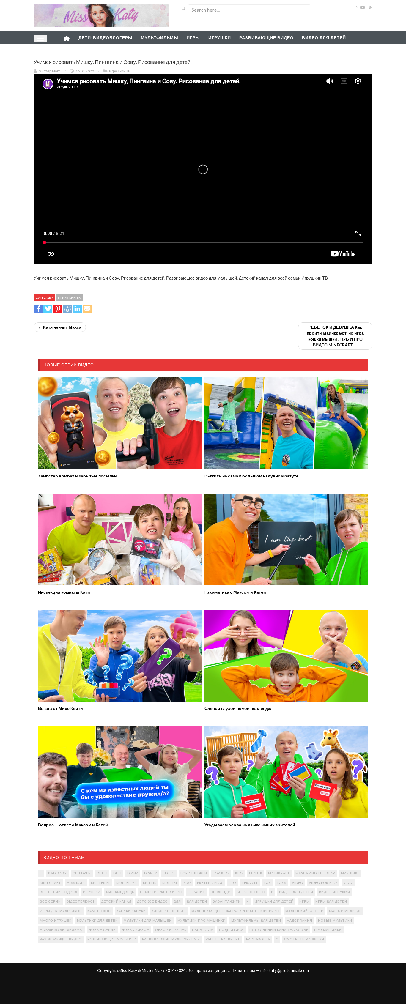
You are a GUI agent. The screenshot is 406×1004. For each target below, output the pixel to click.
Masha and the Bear (315, 873)
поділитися (231, 930)
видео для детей (296, 892)
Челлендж (221, 892)
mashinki (350, 873)
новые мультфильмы (61, 930)
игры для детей (331, 901)
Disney (150, 873)
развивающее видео (61, 939)
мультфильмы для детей (256, 920)
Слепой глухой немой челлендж (237, 708)
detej (102, 873)
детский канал (116, 901)
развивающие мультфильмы (171, 939)
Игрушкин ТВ (119, 71)
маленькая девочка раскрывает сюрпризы (235, 911)
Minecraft (50, 883)
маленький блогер (304, 911)
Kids (239, 873)
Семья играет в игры (161, 892)
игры (304, 901)
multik (150, 883)
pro (232, 883)
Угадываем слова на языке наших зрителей (249, 824)
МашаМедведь (120, 892)
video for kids (323, 883)
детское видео (152, 901)
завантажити (227, 901)
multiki (169, 883)
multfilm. (101, 883)
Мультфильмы (159, 37)
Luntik (255, 873)
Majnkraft (279, 873)
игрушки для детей (274, 901)
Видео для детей (324, 37)
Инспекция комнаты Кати (64, 592)
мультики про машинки (201, 920)
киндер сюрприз (169, 911)
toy (267, 883)
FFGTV (169, 873)
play (187, 883)
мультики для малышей (148, 920)
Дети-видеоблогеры (105, 37)
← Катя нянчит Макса (59, 327)
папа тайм (202, 930)
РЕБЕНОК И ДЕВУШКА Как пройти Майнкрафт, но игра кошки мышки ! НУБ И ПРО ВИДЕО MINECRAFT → (335, 335)
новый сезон (136, 930)
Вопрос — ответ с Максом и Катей (73, 824)
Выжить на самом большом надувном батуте (251, 475)
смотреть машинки (304, 939)
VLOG (348, 883)
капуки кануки (131, 911)
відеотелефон (81, 901)
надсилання (299, 920)
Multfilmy (126, 883)
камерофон (99, 911)
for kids (221, 873)
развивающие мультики (111, 939)
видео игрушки (334, 892)
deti (117, 873)
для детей (197, 901)
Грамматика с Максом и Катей (235, 592)
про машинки (328, 930)
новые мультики (335, 920)
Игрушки (219, 37)
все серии (50, 901)
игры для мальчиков (61, 911)
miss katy (76, 883)
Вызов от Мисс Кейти (60, 708)
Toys (281, 883)
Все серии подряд (58, 892)
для (177, 901)
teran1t (250, 883)
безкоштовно (251, 892)
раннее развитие (223, 939)
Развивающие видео (266, 37)
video (297, 883)
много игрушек (55, 920)
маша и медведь (345, 911)
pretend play (210, 883)
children (82, 873)
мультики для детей (97, 920)
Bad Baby (57, 873)
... (41, 873)
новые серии (102, 930)
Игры (193, 37)
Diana (133, 873)
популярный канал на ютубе (279, 930)
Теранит (196, 892)
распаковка (258, 939)
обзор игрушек (170, 930)
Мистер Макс (49, 71)
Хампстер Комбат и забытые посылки (77, 475)
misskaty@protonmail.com (284, 970)
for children (193, 873)
